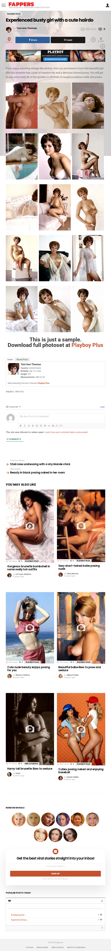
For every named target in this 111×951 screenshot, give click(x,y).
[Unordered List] (41, 425)
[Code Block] (49, 425)
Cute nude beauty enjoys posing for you (28, 668)
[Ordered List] (37, 425)
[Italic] (25, 425)
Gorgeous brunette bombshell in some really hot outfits (28, 567)
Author (10, 359)
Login (102, 407)
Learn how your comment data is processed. (66, 432)
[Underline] (29, 425)
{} (57, 425)
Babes (11, 391)
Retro (20, 391)
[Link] (53, 425)
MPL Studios (31, 763)
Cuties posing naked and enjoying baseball (80, 770)
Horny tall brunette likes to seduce (29, 769)
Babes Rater (42, 947)
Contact (29, 947)
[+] (60, 425)
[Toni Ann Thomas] (13, 373)
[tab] (55, 900)
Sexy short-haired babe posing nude (79, 567)
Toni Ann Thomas (31, 364)
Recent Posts (22, 359)
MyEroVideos (58, 947)
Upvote (93, 40)
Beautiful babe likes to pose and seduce (79, 668)
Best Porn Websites (76, 947)
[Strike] (33, 425)
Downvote (102, 46)
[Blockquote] (45, 425)
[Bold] (21, 425)
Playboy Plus (32, 561)
